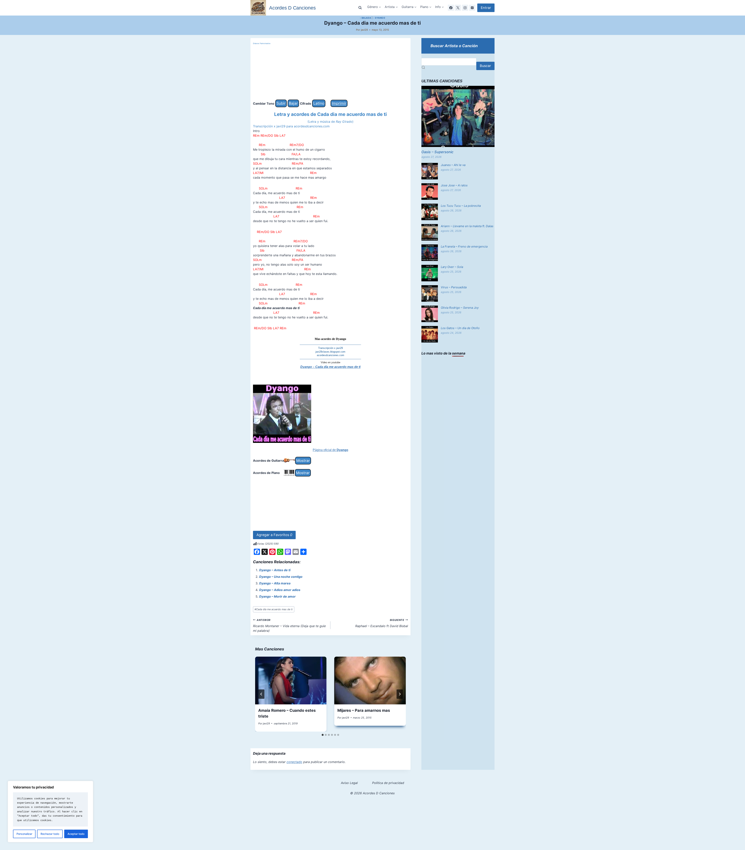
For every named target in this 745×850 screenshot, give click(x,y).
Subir (281, 103)
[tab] (323, 735)
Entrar (486, 8)
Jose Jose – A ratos (454, 185)
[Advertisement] (330, 72)
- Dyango (379, 18)
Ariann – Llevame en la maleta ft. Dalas (467, 226)
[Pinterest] (472, 8)
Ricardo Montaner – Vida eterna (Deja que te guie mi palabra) (289, 626)
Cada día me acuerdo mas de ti (274, 609)
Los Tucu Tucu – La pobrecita (461, 206)
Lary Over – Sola (452, 267)
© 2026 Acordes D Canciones (372, 793)
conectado (294, 762)
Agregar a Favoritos (274, 535)
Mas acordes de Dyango (330, 339)
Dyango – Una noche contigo (280, 577)
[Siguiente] (400, 694)
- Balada (365, 18)
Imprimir (339, 103)
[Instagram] (465, 8)
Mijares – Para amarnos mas (363, 710)
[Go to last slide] (261, 694)
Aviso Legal (349, 783)
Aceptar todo (76, 833)
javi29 (364, 29)
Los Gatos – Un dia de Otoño (460, 328)
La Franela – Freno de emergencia (464, 246)
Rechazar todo (50, 833)
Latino (318, 103)
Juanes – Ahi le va (453, 165)
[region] (50, 811)
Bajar (293, 103)
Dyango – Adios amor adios (279, 590)
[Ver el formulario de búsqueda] (360, 7)
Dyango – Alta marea (274, 583)
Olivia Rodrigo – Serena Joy (460, 307)
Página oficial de (330, 450)
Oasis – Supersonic (437, 152)
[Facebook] (451, 8)
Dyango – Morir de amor (277, 596)
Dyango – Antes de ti (274, 570)
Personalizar (24, 833)
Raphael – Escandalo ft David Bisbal (381, 623)
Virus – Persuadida (454, 287)
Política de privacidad (388, 783)
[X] (458, 8)
